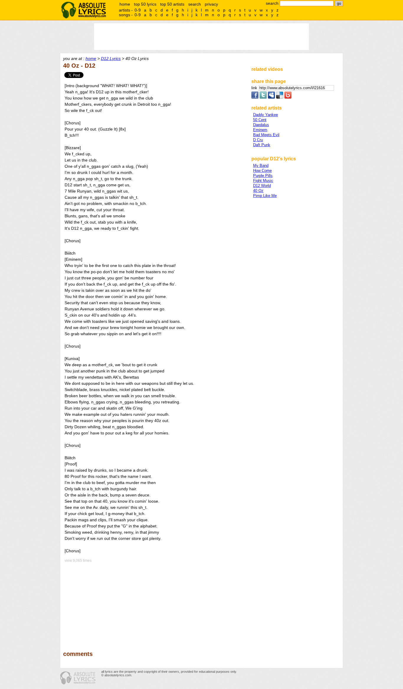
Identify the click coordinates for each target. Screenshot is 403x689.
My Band (260, 165)
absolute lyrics (83, 10)
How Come (262, 170)
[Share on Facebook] (254, 97)
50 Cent (259, 120)
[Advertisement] (154, 602)
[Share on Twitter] (263, 97)
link (254, 88)
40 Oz (258, 190)
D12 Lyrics (111, 58)
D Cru (258, 140)
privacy (211, 4)
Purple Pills (263, 175)
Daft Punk (261, 145)
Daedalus (261, 125)
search (194, 4)
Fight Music (263, 180)
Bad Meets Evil (266, 135)
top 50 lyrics (145, 4)
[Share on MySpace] (271, 97)
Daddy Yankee (265, 115)
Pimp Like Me (265, 195)
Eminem (260, 130)
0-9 (138, 10)
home (124, 4)
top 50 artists (172, 4)
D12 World (262, 185)
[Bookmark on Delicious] (279, 97)
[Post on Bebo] (287, 97)
